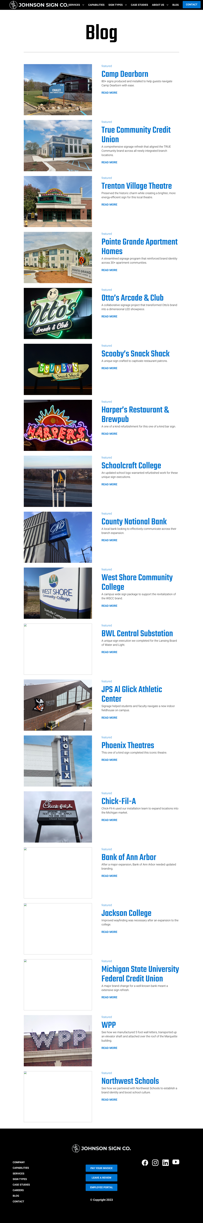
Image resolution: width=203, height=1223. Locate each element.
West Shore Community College (137, 582)
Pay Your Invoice (101, 1168)
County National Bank (134, 522)
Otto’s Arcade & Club (133, 298)
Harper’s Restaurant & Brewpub (135, 415)
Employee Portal (101, 1187)
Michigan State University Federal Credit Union (140, 974)
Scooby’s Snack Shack (136, 354)
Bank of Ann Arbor (129, 858)
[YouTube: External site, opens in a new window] (176, 1163)
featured (107, 66)
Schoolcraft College (131, 466)
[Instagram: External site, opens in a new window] (156, 1163)
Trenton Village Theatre (137, 186)
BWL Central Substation (137, 634)
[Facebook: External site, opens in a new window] (145, 1163)
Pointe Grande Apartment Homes (140, 247)
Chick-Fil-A (119, 802)
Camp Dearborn (125, 74)
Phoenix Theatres (128, 746)
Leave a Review (101, 1177)
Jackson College (126, 914)
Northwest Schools (130, 1081)
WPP (109, 1025)
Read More (109, 92)
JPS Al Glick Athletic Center (132, 694)
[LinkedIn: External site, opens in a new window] (166, 1163)
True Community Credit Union (136, 135)
